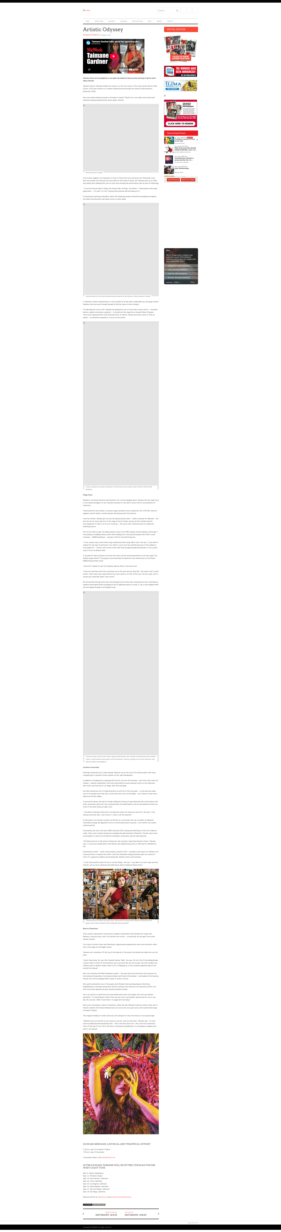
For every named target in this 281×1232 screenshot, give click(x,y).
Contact (170, 21)
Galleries (111, 21)
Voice (149, 21)
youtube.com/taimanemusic (121, 1197)
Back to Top (192, 1223)
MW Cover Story (99, 1204)
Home (87, 21)
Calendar (123, 21)
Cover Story (99, 21)
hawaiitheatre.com (108, 1157)
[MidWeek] (111, 10)
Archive (159, 21)
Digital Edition (137, 21)
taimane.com (102, 1197)
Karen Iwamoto (91, 35)
